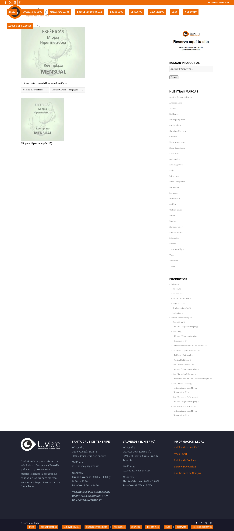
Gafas (173, 284)
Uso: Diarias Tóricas (181, 383)
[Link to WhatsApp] (20, 2)
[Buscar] (38, 26)
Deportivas (177, 303)
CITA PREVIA (224, 2)
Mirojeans (174, 176)
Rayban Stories (176, 232)
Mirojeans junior (177, 181)
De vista (176, 293)
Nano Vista (174, 198)
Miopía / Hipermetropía (185, 327)
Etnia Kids (174, 153)
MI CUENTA (213, 2)
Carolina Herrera (177, 131)
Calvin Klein (175, 125)
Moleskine (174, 187)
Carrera (173, 136)
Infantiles (177, 313)
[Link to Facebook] (5, 2)
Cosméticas (178, 322)
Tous (171, 255)
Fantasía (176, 331)
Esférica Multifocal (182, 355)
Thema (172, 243)
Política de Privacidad (186, 447)
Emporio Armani (177, 142)
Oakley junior (175, 210)
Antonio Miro (175, 103)
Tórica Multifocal (181, 360)
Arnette (173, 108)
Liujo (171, 170)
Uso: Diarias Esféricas (182, 365)
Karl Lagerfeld (176, 165)
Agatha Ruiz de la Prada (180, 97)
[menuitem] (12, 12)
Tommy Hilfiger (177, 249)
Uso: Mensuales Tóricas (183, 406)
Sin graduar (179, 341)
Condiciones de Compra (188, 473)
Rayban (173, 221)
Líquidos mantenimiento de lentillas (188, 346)
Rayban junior (176, 227)
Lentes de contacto (179, 318)
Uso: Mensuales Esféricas (184, 397)
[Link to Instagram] (15, 2)
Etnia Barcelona (177, 148)
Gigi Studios (174, 159)
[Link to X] (10, 2)
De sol (175, 289)
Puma (172, 215)
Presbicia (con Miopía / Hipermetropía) (191, 379)
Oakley (172, 204)
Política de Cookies (185, 460)
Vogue (172, 266)
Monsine (173, 193)
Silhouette (174, 238)
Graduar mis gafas (180, 308)
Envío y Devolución (185, 466)
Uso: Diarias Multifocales (183, 374)
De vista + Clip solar (181, 298)
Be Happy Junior (177, 119)
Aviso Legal (180, 454)
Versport (173, 260)
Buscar (174, 77)
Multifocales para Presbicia (184, 350)
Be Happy (174, 114)
